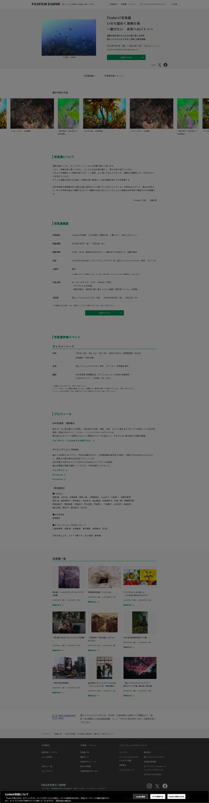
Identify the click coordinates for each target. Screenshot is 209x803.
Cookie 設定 (140, 796)
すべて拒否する (157, 796)
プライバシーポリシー (63, 800)
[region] (104, 796)
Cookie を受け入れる (176, 796)
